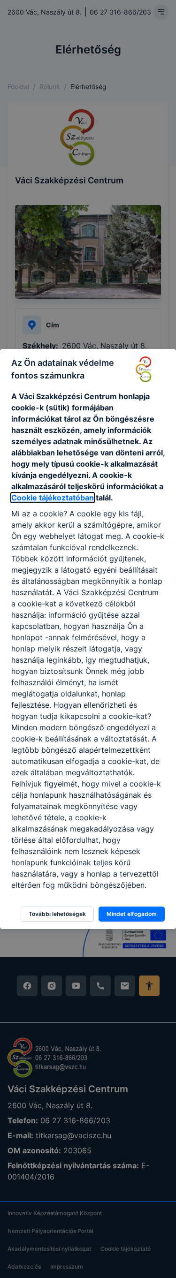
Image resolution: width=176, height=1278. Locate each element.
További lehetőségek (57, 913)
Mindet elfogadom (132, 913)
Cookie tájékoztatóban (52, 497)
